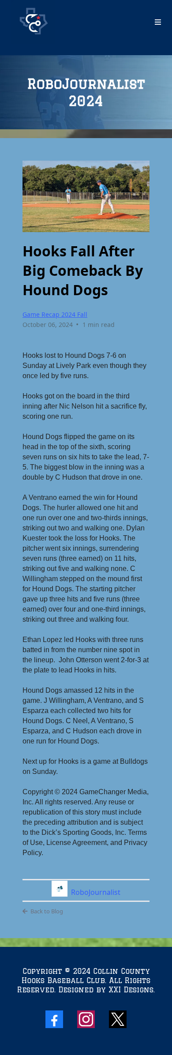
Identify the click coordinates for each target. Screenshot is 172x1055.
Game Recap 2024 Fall (54, 314)
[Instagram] (86, 1019)
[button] (158, 22)
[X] (118, 1019)
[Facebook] (54, 1019)
